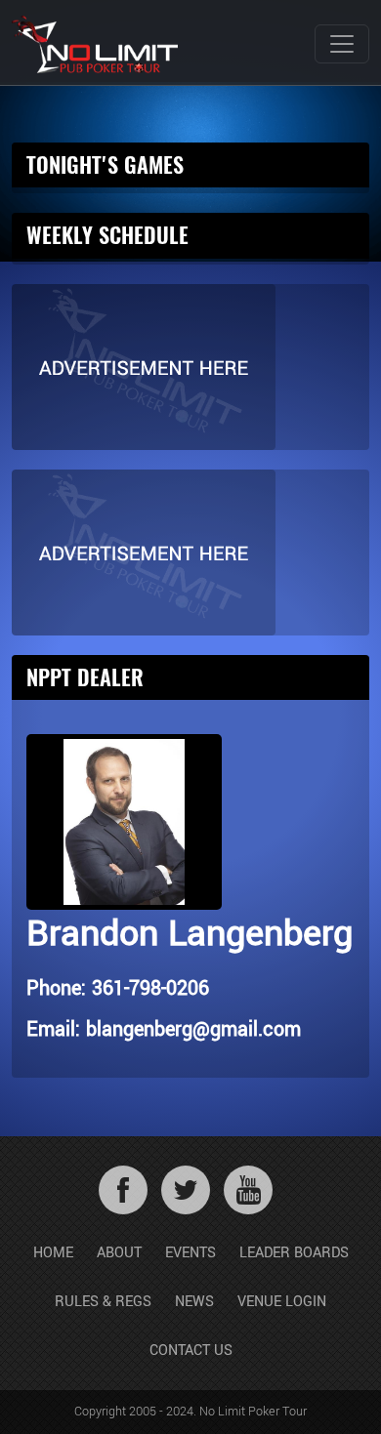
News (194, 1301)
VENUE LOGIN (281, 1301)
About (119, 1253)
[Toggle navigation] (342, 43)
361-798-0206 (150, 988)
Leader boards (294, 1253)
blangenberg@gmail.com (193, 1029)
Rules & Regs (103, 1301)
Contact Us (191, 1350)
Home (53, 1253)
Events (190, 1253)
